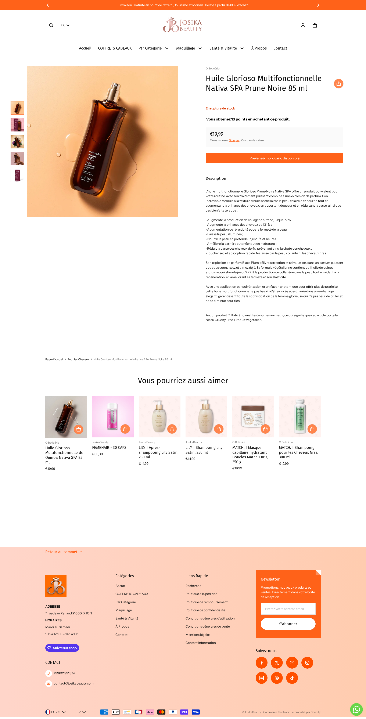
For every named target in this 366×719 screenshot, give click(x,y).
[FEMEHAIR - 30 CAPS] (113, 417)
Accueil (85, 48)
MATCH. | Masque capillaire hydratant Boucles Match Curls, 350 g (250, 454)
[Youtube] (292, 663)
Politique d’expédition (202, 594)
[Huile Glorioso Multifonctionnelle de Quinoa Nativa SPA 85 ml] (66, 417)
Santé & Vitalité (223, 48)
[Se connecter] (303, 25)
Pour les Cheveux (78, 359)
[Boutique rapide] (78, 429)
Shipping (235, 140)
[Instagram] (307, 663)
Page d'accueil (54, 359)
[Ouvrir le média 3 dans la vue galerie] (17, 141)
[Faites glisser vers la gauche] (47, 5)
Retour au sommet (61, 552)
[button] (51, 25)
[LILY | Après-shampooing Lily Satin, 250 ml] (159, 417)
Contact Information (201, 643)
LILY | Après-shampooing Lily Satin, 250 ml (158, 452)
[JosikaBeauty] (183, 25)
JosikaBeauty (253, 712)
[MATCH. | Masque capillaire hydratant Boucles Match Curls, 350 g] (253, 417)
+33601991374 (64, 673)
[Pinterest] (277, 678)
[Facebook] (262, 663)
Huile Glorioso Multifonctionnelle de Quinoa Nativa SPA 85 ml (64, 455)
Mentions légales (198, 635)
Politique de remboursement (207, 602)
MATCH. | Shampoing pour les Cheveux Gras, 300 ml (298, 452)
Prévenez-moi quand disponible (274, 158)
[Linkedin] (262, 678)
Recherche (193, 586)
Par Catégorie (150, 48)
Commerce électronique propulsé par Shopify (292, 712)
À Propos (259, 48)
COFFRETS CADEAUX (115, 48)
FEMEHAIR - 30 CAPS (109, 447)
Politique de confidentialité (205, 610)
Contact (280, 48)
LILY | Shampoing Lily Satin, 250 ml (204, 450)
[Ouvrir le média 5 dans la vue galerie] (17, 175)
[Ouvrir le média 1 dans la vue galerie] (17, 108)
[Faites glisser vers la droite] (318, 5)
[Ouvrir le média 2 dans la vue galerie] (17, 124)
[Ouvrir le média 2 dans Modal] (102, 141)
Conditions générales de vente (208, 626)
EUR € (56, 712)
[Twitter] (277, 663)
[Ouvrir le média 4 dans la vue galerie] (17, 158)
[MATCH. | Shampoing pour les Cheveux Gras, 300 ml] (300, 417)
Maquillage (185, 48)
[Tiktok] (292, 678)
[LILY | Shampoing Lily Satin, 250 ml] (206, 417)
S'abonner (288, 624)
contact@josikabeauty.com (74, 683)
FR (63, 25)
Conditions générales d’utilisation (210, 618)
